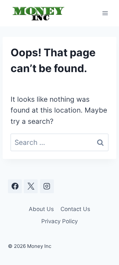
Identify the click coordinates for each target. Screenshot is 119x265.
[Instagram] (47, 186)
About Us (41, 209)
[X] (31, 186)
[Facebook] (15, 186)
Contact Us (75, 209)
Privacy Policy (59, 221)
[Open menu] (105, 13)
